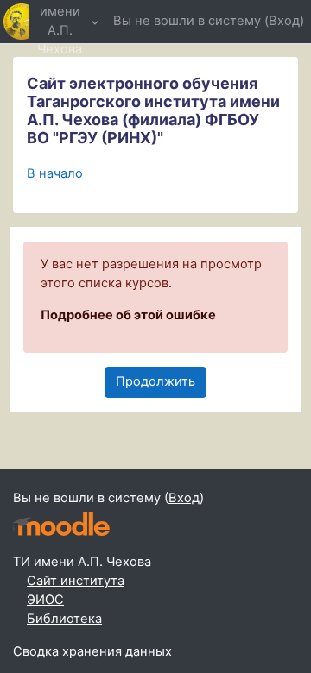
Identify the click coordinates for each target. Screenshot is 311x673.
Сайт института (75, 580)
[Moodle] (61, 524)
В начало (55, 173)
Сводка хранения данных (92, 651)
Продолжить (155, 381)
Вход (284, 20)
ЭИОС (45, 599)
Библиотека (64, 618)
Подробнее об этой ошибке (128, 315)
